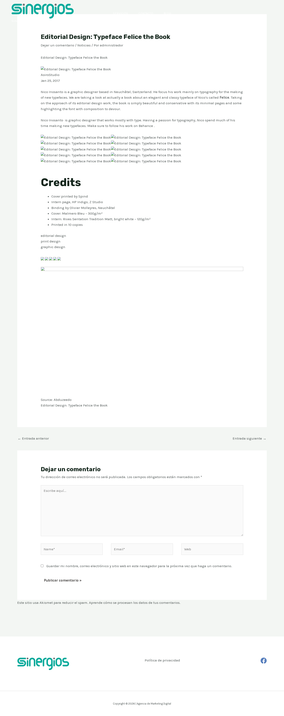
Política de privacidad (162, 660)
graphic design (53, 247)
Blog (167, 13)
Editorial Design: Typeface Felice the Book (74, 405)
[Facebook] (264, 661)
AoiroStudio (50, 75)
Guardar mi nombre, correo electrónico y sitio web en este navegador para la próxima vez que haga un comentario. (139, 566)
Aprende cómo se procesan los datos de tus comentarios (134, 602)
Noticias (84, 45)
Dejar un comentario (57, 45)
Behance (146, 126)
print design (51, 241)
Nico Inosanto (52, 120)
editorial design (53, 236)
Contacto (145, 13)
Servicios (120, 13)
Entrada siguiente (249, 438)
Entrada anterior (33, 438)
